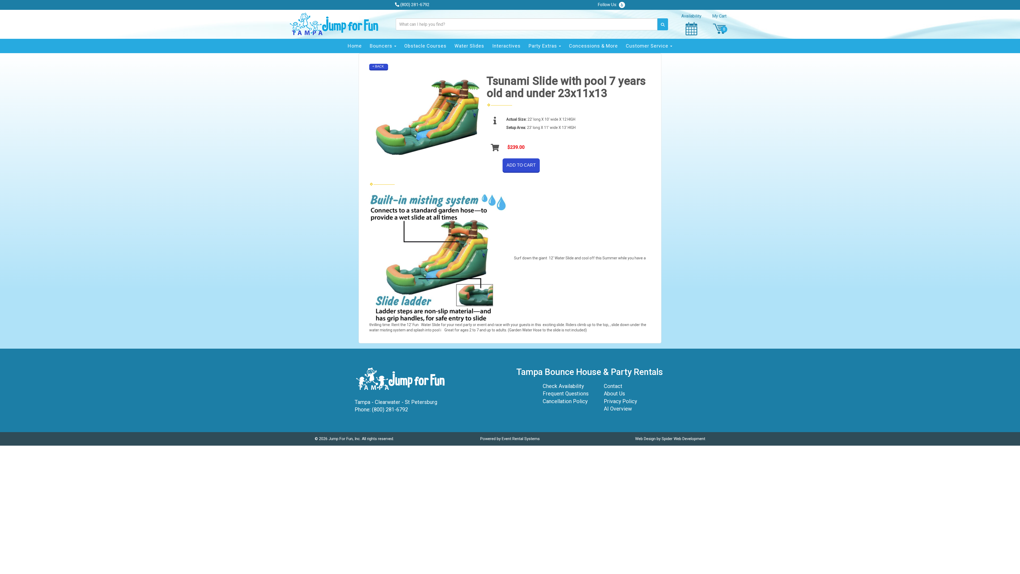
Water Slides (469, 46)
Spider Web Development (683, 438)
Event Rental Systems (521, 438)
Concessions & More (593, 46)
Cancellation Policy (565, 401)
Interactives (506, 46)
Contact (613, 386)
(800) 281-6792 (415, 4)
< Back (378, 66)
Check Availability (563, 386)
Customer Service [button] (648, 46)
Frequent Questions (566, 393)
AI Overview (618, 409)
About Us (614, 393)
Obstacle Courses (425, 46)
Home (355, 46)
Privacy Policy (620, 401)
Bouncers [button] (382, 46)
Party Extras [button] (543, 46)
